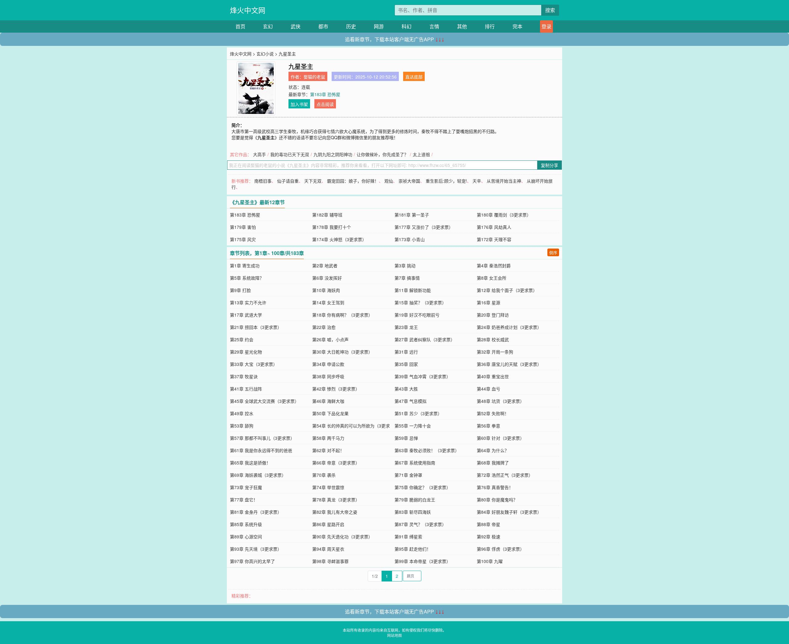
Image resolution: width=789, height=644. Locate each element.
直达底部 (414, 77)
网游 (379, 26)
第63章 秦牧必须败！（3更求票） (426, 450)
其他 (462, 26)
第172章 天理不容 (494, 239)
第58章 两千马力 (328, 438)
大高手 (259, 154)
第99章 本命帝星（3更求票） (422, 561)
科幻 (406, 26)
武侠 (295, 26)
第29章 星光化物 (246, 352)
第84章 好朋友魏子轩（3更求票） (509, 512)
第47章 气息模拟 (410, 401)
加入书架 (299, 104)
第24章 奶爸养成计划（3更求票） (509, 327)
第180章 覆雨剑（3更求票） (504, 215)
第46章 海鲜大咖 (328, 401)
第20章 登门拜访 (493, 315)
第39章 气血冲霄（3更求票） (422, 376)
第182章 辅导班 (327, 215)
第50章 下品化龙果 (330, 413)
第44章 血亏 (488, 389)
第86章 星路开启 (328, 524)
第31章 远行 (406, 352)
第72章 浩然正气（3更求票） (505, 475)
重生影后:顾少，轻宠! (446, 181)
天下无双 (312, 181)
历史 (351, 26)
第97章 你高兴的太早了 (252, 561)
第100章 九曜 (490, 561)
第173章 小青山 (409, 239)
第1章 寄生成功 (245, 265)
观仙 (388, 181)
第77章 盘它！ (244, 499)
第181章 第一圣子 (411, 215)
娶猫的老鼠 (314, 77)
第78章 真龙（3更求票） (336, 499)
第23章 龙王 (406, 327)
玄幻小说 (265, 54)
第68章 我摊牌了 (493, 463)
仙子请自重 (288, 181)
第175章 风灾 (243, 239)
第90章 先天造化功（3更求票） (342, 536)
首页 (240, 26)
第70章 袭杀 (324, 475)
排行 (490, 26)
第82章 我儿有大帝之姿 (334, 512)
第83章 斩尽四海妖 (412, 512)
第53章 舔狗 (241, 426)
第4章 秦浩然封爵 (494, 265)
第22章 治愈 (324, 327)
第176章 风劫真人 (494, 227)
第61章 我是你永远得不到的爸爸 (261, 450)
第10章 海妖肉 (326, 290)
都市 (323, 26)
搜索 (550, 10)
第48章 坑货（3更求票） (500, 401)
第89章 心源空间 (246, 536)
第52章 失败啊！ (493, 413)
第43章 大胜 (406, 389)
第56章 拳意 (488, 426)
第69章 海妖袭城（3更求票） (258, 475)
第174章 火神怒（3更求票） (339, 239)
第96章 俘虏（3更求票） (500, 549)
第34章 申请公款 (328, 364)
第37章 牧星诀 (244, 376)
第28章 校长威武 (493, 339)
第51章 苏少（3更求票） (418, 413)
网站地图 (394, 635)
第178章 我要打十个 (331, 227)
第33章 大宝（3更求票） (253, 364)
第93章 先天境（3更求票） (256, 549)
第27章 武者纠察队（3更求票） (424, 339)
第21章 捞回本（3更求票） (256, 327)
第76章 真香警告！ (495, 487)
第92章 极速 (488, 536)
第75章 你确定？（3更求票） (422, 487)
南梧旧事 (263, 181)
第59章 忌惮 (406, 438)
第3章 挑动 (404, 265)
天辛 (476, 181)
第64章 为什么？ (493, 450)
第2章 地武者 (324, 265)
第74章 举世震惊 (328, 487)
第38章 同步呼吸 (328, 376)
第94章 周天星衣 (328, 549)
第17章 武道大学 (246, 315)
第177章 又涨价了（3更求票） (423, 227)
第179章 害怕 (243, 227)
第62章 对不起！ (328, 450)
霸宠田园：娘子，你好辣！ (353, 181)
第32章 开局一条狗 (495, 352)
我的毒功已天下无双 (289, 154)
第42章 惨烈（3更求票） (336, 389)
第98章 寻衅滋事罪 (330, 561)
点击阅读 (325, 104)
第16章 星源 (488, 302)
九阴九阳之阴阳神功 (332, 154)
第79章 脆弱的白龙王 (414, 499)
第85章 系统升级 (246, 524)
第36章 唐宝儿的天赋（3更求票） (509, 364)
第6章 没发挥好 (327, 278)
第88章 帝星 (488, 524)
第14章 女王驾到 (328, 302)
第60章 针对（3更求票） (500, 438)
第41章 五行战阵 (246, 389)
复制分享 (549, 165)
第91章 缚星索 (408, 536)
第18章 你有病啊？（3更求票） (342, 315)
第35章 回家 (406, 364)
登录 (546, 26)
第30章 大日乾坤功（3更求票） (342, 352)
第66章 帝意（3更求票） (336, 463)
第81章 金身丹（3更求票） (256, 512)
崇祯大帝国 (409, 181)
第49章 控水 (241, 413)
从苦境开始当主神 (504, 181)
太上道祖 (421, 154)
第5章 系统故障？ (247, 278)
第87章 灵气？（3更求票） (420, 524)
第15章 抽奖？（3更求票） (420, 302)
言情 (434, 26)
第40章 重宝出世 (493, 376)
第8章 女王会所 (491, 278)
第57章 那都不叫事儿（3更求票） (262, 438)
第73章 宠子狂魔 (246, 487)
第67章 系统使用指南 (414, 463)
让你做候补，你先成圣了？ (382, 154)
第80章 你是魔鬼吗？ (497, 499)
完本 (517, 26)
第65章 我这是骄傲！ (250, 463)
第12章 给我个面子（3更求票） (507, 290)
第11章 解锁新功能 (412, 290)
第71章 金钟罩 (408, 475)
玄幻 (268, 26)
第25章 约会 (241, 339)
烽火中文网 (247, 10)
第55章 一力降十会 (412, 426)
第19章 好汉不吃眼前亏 (416, 315)
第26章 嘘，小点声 (330, 339)
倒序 (553, 252)
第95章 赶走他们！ (412, 549)
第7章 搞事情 (407, 278)
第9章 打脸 (240, 290)
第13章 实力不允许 (248, 302)
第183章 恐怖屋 (325, 94)
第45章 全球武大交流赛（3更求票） (264, 401)
